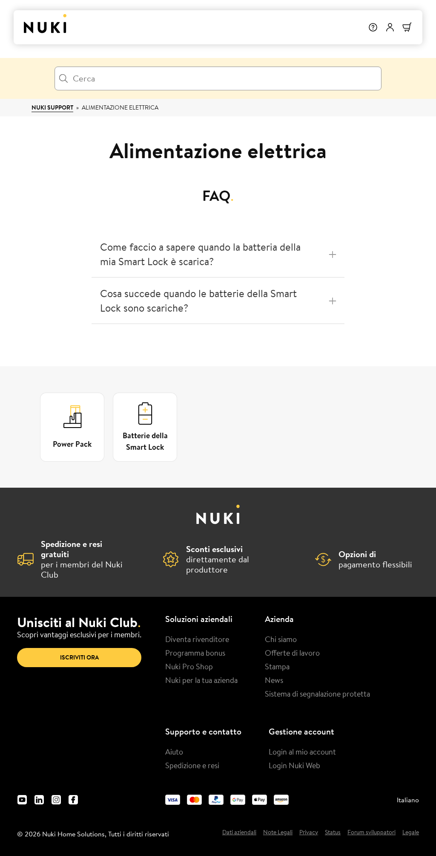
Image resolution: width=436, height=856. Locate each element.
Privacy (308, 832)
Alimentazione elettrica (120, 107)
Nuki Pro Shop (189, 666)
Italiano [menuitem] (408, 800)
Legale (410, 832)
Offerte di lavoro (292, 652)
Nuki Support (52, 107)
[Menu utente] (390, 27)
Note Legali (278, 832)
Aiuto (174, 751)
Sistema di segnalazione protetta (317, 693)
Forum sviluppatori (371, 832)
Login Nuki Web (294, 765)
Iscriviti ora (79, 657)
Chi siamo (281, 639)
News (274, 679)
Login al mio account (302, 751)
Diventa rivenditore (197, 639)
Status (333, 832)
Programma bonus (195, 652)
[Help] (373, 27)
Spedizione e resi (192, 765)
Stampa (277, 666)
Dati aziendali (239, 832)
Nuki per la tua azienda (201, 679)
